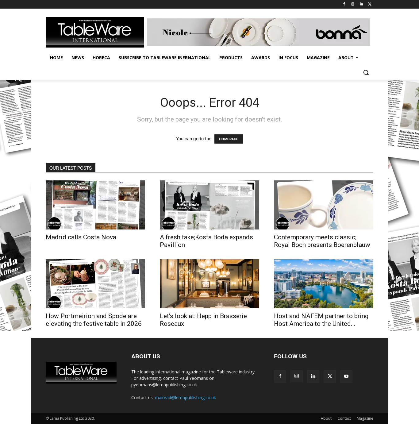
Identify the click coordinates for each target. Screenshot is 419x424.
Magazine (365, 418)
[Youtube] (346, 376)
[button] (366, 72)
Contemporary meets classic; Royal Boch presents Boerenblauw (322, 241)
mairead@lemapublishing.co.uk (185, 397)
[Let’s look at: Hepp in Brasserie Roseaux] (209, 283)
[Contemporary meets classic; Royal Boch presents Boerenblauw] (323, 204)
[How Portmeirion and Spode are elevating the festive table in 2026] (95, 283)
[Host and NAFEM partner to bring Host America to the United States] (323, 283)
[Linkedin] (361, 4)
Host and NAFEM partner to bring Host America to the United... (321, 319)
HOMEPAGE (228, 139)
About (326, 418)
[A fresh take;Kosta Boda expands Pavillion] (209, 204)
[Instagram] (352, 4)
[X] (369, 4)
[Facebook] (344, 4)
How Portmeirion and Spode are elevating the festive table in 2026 (94, 319)
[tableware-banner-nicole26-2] (260, 32)
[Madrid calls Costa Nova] (95, 204)
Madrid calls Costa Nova (81, 237)
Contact (344, 418)
